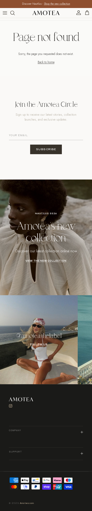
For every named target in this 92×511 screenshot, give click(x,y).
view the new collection (45, 261)
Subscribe (46, 149)
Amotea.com (27, 503)
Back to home (46, 62)
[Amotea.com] (46, 13)
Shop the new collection (57, 4)
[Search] (15, 13)
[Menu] (5, 13)
